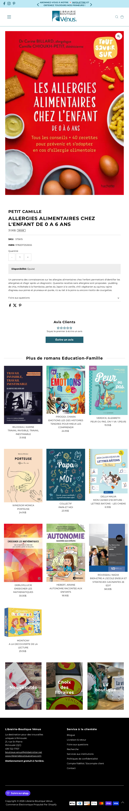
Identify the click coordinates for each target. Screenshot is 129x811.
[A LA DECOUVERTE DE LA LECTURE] (23, 622)
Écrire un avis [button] (64, 339)
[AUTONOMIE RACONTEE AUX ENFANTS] (65, 553)
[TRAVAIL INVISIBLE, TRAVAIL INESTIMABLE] (23, 395)
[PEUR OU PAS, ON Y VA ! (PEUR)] (108, 390)
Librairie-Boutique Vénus (38, 801)
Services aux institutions (80, 754)
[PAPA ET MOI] (65, 475)
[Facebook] (4, 4)
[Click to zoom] (118, 36)
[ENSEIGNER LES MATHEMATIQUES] (23, 553)
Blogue (71, 735)
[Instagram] (9, 4)
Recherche (73, 749)
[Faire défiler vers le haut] (123, 802)
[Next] (90, 3)
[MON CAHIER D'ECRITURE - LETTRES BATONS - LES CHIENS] (108, 471)
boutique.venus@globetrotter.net (23, 752)
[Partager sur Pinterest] (20, 306)
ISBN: (11, 245)
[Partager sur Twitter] (15, 306)
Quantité (13, 251)
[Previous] (38, 3)
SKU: (11, 239)
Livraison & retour (76, 739)
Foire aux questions (19, 297)
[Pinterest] (14, 4)
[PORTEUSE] (23, 475)
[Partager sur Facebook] (10, 306)
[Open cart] (122, 16)
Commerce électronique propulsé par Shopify (31, 804)
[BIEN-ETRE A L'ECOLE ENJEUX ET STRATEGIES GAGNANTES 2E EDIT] (108, 548)
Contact (71, 768)
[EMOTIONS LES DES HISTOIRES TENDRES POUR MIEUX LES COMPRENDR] (65, 390)
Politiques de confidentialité (82, 758)
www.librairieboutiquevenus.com (23, 755)
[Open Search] (116, 16)
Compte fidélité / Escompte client (85, 763)
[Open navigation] (19, 17)
